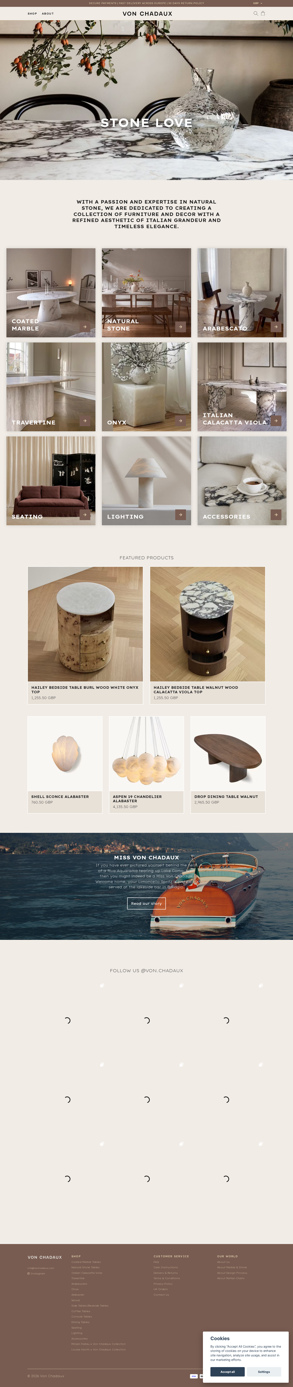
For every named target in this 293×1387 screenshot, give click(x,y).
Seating (76, 1327)
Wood (75, 1300)
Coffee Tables (80, 1311)
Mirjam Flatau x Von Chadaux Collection (98, 1343)
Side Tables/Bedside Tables (90, 1305)
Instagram (37, 1273)
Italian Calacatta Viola (86, 1272)
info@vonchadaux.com (40, 1268)
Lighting (76, 1333)
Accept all (228, 1372)
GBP (256, 3)
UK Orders (161, 1289)
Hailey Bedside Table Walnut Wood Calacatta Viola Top (196, 689)
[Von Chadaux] (147, 13)
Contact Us (161, 1294)
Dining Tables (80, 1322)
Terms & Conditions (167, 1278)
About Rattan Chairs (231, 1278)
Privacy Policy (163, 1283)
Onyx (75, 1289)
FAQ (156, 1262)
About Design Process (232, 1272)
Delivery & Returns (166, 1272)
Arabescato (79, 1283)
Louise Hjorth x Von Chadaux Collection (98, 1349)
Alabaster (77, 1294)
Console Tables (81, 1316)
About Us (223, 1262)
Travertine (78, 1278)
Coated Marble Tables (86, 1262)
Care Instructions (166, 1267)
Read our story (146, 903)
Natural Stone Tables (85, 1267)
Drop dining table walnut (226, 797)
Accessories (79, 1338)
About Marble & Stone (232, 1267)
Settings (264, 1372)
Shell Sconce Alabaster (60, 797)
